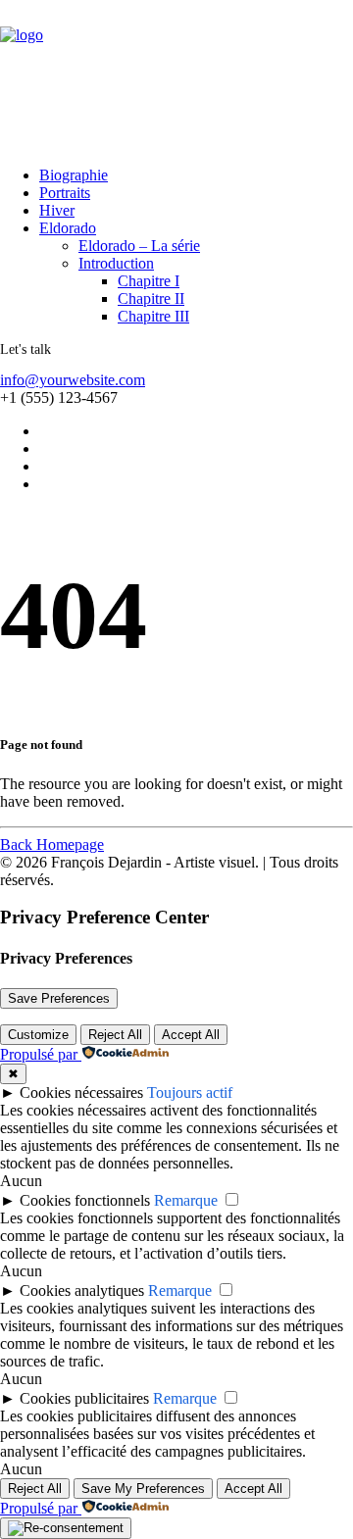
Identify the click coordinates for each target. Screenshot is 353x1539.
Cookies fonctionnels (85, 1200)
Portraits (64, 192)
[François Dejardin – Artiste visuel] (176, 75)
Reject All (115, 1034)
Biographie (73, 175)
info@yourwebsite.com (72, 380)
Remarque (186, 1200)
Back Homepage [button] (52, 844)
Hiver (57, 210)
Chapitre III (153, 316)
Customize (38, 1034)
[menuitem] (174, 175)
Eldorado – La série (139, 245)
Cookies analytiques (82, 1290)
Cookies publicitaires (84, 1398)
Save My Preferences (143, 1488)
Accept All (191, 1034)
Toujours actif (189, 1092)
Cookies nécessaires (81, 1092)
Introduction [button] (116, 263)
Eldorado (67, 228)
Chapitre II (151, 298)
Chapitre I (148, 281)
